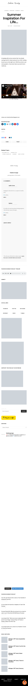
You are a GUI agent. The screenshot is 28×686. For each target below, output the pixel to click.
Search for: (3, 408)
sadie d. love (12, 185)
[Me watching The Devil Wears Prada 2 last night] (14, 505)
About (3, 679)
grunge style (14, 152)
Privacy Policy (7, 680)
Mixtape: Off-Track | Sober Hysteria (15, 654)
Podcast (9, 679)
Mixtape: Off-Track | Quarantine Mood (16, 639)
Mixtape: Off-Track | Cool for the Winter (16, 647)
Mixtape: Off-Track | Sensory (15, 668)
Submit (16, 679)
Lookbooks (17, 10)
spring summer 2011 (7, 154)
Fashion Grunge (17, 25)
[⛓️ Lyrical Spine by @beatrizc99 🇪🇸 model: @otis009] (14, 579)
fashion (10, 203)
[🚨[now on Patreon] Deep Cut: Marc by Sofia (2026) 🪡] (14, 549)
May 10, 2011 (10, 25)
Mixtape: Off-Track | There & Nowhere (15, 661)
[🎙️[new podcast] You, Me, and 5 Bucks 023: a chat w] (14, 475)
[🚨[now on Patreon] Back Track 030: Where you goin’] (14, 534)
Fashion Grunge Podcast (8, 594)
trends (22, 10)
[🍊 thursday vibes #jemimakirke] (14, 490)
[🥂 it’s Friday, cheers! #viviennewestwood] (14, 460)
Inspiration (12, 10)
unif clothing (21, 154)
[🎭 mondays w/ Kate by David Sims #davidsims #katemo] (14, 445)
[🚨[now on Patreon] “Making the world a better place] (14, 564)
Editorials (6, 10)
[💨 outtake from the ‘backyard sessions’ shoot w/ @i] (14, 520)
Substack (23, 679)
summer (14, 154)
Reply (5, 197)
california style (5, 152)
